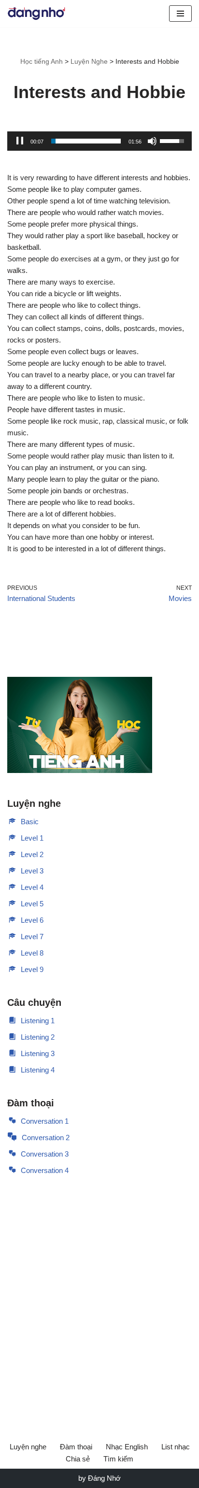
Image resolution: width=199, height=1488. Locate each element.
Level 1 (32, 838)
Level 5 (32, 904)
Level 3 (32, 871)
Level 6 (32, 920)
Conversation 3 (45, 1154)
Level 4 (32, 887)
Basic (30, 821)
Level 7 (32, 936)
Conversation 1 (45, 1121)
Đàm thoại (76, 1447)
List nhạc (175, 1447)
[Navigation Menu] (180, 13)
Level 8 (32, 953)
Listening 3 (38, 1053)
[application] (99, 141)
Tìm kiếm (118, 1459)
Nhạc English (127, 1447)
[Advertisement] (99, 1295)
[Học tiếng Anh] (36, 13)
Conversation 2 (46, 1137)
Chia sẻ (78, 1459)
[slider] (86, 141)
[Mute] (152, 141)
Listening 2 (38, 1037)
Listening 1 (38, 1020)
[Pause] (20, 141)
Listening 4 (38, 1070)
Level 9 (32, 969)
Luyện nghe (28, 1447)
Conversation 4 (45, 1170)
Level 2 (32, 854)
